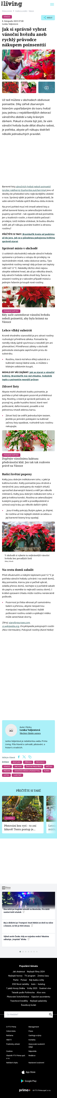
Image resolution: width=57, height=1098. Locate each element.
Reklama (9, 1035)
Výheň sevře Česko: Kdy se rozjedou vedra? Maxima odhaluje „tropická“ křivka (26, 937)
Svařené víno (45, 988)
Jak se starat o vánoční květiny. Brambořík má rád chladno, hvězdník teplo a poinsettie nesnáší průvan (28, 376)
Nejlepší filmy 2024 (36, 971)
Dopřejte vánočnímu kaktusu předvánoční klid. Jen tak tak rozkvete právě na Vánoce (26, 462)
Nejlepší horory (15, 976)
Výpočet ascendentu (40, 996)
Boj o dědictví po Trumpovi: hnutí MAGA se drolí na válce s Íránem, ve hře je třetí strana (28, 924)
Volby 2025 (32, 988)
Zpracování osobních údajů (36, 1045)
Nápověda (32, 1051)
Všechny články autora (30, 733)
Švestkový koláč (28, 1005)
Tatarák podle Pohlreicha (23, 992)
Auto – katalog (38, 984)
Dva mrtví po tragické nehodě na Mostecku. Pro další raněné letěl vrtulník (27, 910)
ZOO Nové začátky (20, 984)
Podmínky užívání (13, 1044)
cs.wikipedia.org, (11, 626)
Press (30, 1031)
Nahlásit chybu (12, 1063)
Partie (16, 980)
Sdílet (46, 18)
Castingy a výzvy (34, 1035)
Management (33, 1027)
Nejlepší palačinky (38, 1001)
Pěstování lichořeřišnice (18, 996)
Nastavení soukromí (36, 1063)
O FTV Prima (11, 1027)
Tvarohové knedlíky (19, 1001)
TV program (29, 976)
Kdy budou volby (36, 980)
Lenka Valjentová (10, 24)
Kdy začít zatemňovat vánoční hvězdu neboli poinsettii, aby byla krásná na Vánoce (26, 318)
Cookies (9, 1051)
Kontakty (31, 1040)
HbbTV (9, 1040)
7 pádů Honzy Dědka (15, 988)
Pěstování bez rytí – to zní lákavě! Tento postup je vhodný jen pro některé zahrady (20, 827)
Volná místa (10, 1031)
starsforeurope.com (19, 622)
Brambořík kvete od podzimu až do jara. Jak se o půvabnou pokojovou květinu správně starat (28, 238)
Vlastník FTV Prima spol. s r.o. (15, 1056)
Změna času (43, 976)
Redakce (31, 1055)
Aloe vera (41, 992)
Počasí (24, 980)
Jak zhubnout (19, 971)
